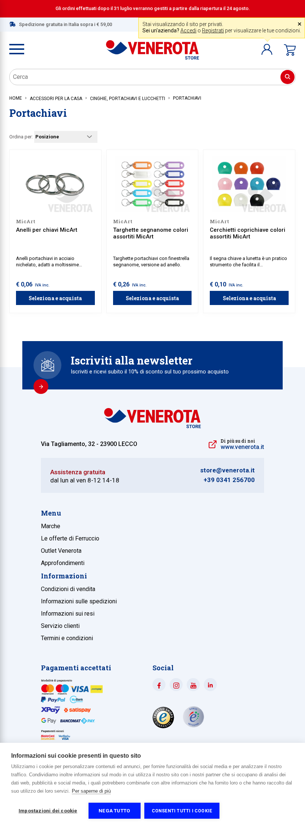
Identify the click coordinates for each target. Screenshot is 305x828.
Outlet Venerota (61, 550)
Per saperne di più (91, 791)
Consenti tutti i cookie (182, 810)
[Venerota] (152, 46)
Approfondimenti (62, 563)
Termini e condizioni (67, 638)
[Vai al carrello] (290, 50)
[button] (266, 49)
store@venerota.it (227, 470)
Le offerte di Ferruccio (70, 538)
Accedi (188, 30)
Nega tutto (114, 810)
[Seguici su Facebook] (159, 684)
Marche (50, 526)
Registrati (213, 30)
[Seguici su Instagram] (176, 684)
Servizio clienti (60, 625)
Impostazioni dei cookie (48, 810)
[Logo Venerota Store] (152, 426)
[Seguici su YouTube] (193, 684)
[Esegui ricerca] (287, 77)
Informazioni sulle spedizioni (79, 601)
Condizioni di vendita (68, 589)
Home (15, 98)
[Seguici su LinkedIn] (210, 684)
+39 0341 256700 (229, 480)
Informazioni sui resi (67, 613)
